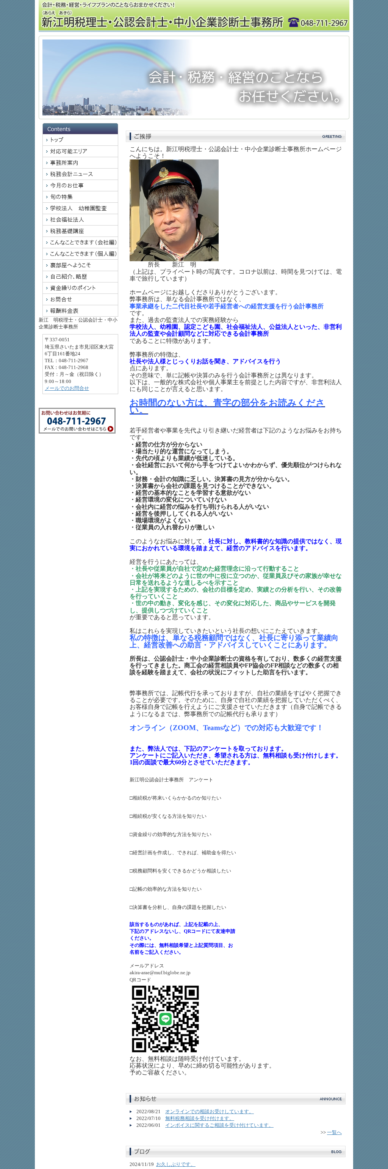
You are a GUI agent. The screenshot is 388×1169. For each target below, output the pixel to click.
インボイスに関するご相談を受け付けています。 (219, 1125)
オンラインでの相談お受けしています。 (209, 1111)
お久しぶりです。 (176, 1164)
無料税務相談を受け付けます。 (199, 1118)
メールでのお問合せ (67, 388)
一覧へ (334, 1132)
